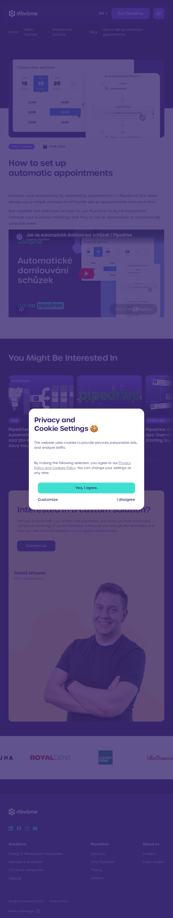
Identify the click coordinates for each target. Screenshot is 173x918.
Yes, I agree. (86, 487)
